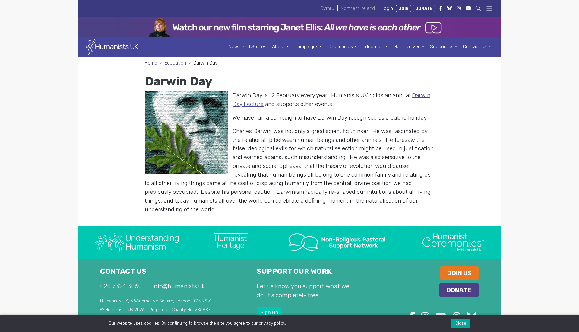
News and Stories (247, 46)
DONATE (424, 8)
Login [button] (387, 8)
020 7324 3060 (121, 286)
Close (460, 323)
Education (373, 46)
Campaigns (306, 46)
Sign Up (269, 312)
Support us (442, 46)
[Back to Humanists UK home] (112, 46)
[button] (478, 8)
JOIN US (459, 273)
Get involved (407, 46)
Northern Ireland (358, 8)
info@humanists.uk (178, 286)
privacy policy (272, 323)
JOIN (404, 8)
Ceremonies (340, 46)
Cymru (327, 8)
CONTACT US (123, 271)
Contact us (475, 46)
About (278, 46)
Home (151, 63)
